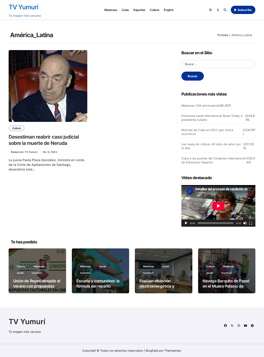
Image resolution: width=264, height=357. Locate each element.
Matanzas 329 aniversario (199, 105)
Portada (222, 35)
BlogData (152, 350)
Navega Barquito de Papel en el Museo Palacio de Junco (226, 286)
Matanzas (110, 10)
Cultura (154, 10)
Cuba (125, 10)
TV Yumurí (23, 7)
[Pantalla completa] (251, 223)
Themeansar (173, 350)
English (168, 10)
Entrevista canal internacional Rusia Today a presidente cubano (211, 118)
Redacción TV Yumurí (24, 151)
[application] (218, 206)
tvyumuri (37, 272)
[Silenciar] (245, 223)
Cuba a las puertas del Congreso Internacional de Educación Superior (213, 160)
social (20, 272)
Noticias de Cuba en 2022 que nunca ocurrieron (207, 132)
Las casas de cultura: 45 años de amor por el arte (211, 146)
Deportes (139, 10)
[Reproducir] (186, 223)
